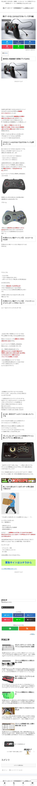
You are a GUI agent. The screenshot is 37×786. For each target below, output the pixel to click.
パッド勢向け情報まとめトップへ (9, 568)
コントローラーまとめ (8, 607)
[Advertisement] (18, 94)
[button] (29, 47)
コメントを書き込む (18, 765)
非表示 (6, 53)
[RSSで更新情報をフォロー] (27, 628)
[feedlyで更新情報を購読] (10, 628)
